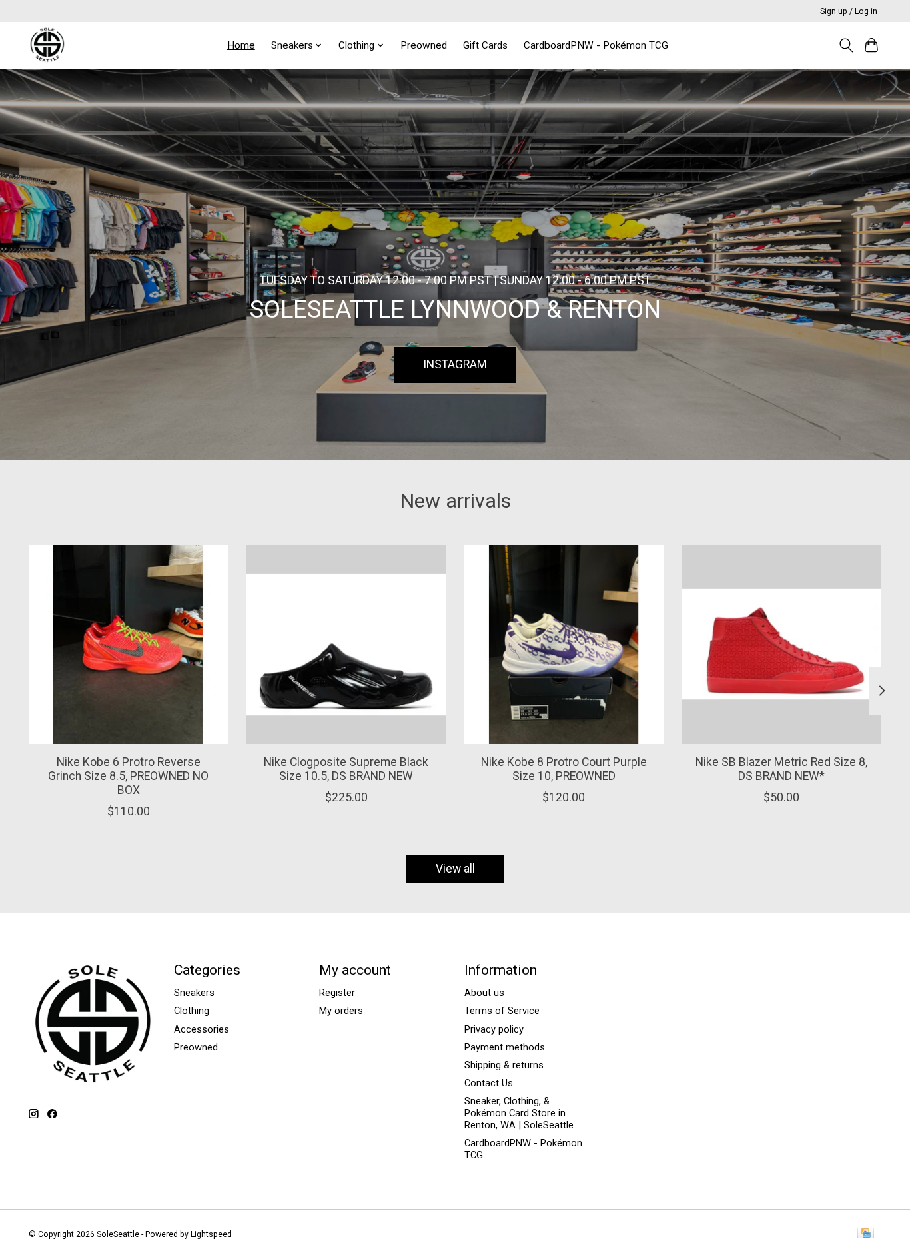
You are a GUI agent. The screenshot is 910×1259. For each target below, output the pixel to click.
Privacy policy (494, 1029)
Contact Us (488, 1083)
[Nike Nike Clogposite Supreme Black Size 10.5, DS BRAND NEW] (346, 644)
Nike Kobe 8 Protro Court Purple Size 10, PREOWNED (564, 769)
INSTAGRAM (455, 364)
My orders (341, 1011)
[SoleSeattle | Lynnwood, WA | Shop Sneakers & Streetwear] (47, 45)
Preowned (423, 45)
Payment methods (504, 1047)
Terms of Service (502, 1011)
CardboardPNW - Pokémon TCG (596, 45)
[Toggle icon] (845, 45)
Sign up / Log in (848, 11)
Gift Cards (485, 45)
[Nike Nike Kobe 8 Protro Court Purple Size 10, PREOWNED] (564, 644)
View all (455, 868)
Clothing (191, 1011)
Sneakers (194, 993)
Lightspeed (211, 1234)
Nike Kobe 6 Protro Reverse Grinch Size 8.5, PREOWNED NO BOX (128, 776)
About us (484, 993)
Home (241, 45)
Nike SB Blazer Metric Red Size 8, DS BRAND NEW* (781, 769)
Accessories (201, 1029)
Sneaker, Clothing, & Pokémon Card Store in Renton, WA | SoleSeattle (519, 1113)
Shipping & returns (504, 1065)
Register (337, 993)
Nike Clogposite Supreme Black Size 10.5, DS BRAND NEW (346, 769)
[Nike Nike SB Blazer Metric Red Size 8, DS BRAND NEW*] (781, 644)
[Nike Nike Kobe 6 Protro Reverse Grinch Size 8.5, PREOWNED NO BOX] (128, 644)
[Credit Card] (865, 1234)
